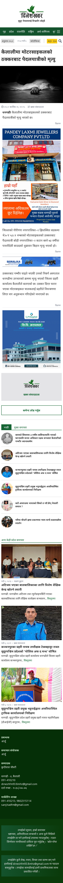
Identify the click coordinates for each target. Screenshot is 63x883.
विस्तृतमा (51, 599)
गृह (4, 32)
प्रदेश (11, 32)
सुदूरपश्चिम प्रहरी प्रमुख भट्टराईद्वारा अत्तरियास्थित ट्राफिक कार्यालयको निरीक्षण (36, 488)
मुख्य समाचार (20, 428)
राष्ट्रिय (31, 32)
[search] (60, 40)
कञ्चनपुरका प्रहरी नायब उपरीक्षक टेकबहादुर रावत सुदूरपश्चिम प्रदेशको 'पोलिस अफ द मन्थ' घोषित (38, 472)
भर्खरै (6, 428)
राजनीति (21, 32)
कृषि (55, 32)
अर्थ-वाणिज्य (43, 32)
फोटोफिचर (35, 41)
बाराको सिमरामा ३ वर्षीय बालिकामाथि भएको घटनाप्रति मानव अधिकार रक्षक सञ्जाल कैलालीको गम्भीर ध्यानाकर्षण (38, 438)
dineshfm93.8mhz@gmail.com (31, 864)
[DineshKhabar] (31, 11)
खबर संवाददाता (31, 395)
